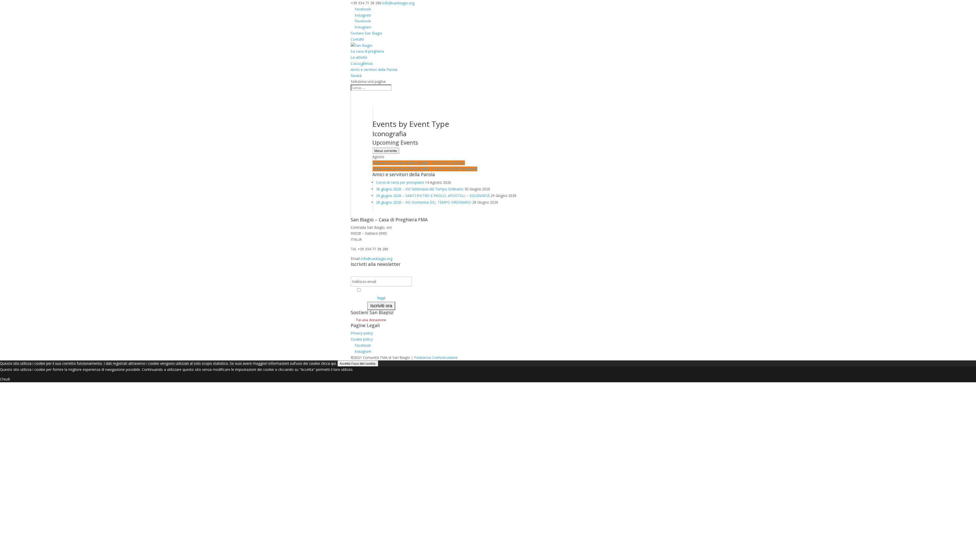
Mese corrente (385, 150)
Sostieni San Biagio (366, 33)
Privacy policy (362, 333)
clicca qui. (329, 363)
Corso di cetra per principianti (400, 182)
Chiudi (5, 379)
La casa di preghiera (367, 51)
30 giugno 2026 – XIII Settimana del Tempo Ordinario (419, 189)
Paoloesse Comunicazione (436, 357)
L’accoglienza (362, 63)
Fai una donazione (371, 320)
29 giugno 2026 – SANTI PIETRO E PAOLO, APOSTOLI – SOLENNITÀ (433, 195)
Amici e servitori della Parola (374, 69)
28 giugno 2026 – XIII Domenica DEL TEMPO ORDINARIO (423, 202)
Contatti (357, 39)
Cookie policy (362, 339)
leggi (381, 298)
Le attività (359, 57)
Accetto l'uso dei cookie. (358, 363)
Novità (356, 75)
